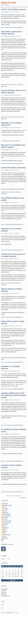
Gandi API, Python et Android (13, 168)
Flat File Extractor (8, 98)
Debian (2, 27)
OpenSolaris (7, 522)
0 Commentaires (8, 27)
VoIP (5, 536)
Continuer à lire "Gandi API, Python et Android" (13, 189)
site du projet (7, 215)
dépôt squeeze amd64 (18, 135)
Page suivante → (23, 497)
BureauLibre (7, 515)
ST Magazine (7, 534)
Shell (5, 510)
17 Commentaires (8, 388)
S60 (5, 532)
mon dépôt (6, 24)
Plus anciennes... (5, 595)
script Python (16, 173)
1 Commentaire (14, 84)
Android (2, 191)
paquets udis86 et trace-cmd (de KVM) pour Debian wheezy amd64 (13, 395)
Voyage (6, 538)
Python (6, 191)
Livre (5, 526)
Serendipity (8, 612)
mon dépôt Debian (21, 484)
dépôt (10, 111)
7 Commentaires (8, 425)
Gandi (2, 176)
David (6, 11)
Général (6, 512)
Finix (2, 604)
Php (5, 507)
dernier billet (10, 14)
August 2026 (4, 589)
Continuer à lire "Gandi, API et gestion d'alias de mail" (13, 358)
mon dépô (19, 160)
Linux (5, 519)
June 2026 (4, 592)
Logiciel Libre (7, 84)
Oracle (6, 524)
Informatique (7, 514)
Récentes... (4, 594)
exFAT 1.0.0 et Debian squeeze (13, 9)
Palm (5, 529)
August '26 (12, 580)
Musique (6, 527)
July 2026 (3, 590)
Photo (5, 531)
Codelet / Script (8, 505)
